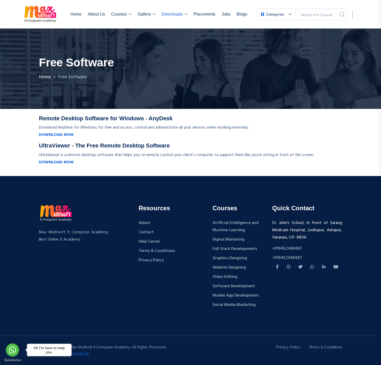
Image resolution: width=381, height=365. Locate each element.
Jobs (226, 14)
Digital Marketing (228, 239)
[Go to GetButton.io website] (12, 359)
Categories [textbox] (275, 14)
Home (76, 14)
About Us (96, 14)
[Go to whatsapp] (12, 349)
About (144, 223)
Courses (119, 14)
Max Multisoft (77, 354)
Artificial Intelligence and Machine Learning (236, 227)
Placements (204, 14)
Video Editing (225, 276)
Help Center (149, 241)
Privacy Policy (151, 260)
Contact (146, 232)
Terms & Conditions (157, 251)
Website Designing (229, 267)
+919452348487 (287, 248)
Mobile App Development (236, 295)
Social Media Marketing (234, 304)
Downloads (172, 14)
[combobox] (276, 14)
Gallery (144, 14)
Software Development (234, 286)
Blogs (242, 14)
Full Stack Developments (235, 248)
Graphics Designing (230, 258)
